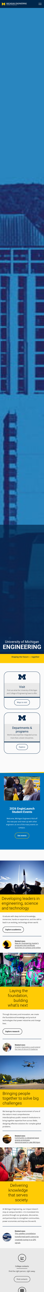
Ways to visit (22, 702)
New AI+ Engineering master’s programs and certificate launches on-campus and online (28, 945)
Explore (22, 747)
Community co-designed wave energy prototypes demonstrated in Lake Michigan (27, 1140)
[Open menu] (40, 4)
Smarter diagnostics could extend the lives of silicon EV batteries (27, 1048)
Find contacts (22, 1279)
